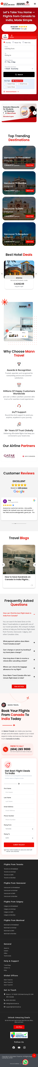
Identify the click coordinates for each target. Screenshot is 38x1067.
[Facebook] (13, 1047)
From (6, 46)
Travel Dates (9, 60)
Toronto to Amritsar (10, 872)
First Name (7, 788)
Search (20, 75)
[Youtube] (19, 1047)
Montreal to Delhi (9, 930)
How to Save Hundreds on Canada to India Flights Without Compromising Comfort (17, 578)
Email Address (8, 807)
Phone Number (9, 816)
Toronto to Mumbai (9, 877)
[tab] (5, 36)
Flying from (7, 825)
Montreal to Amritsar (10, 928)
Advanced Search (11, 91)
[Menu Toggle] (34, 3)
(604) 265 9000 (9, 5)
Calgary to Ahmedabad (11, 906)
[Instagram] (24, 1047)
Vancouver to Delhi (9, 893)
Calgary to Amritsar (10, 909)
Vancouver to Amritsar (11, 890)
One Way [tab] (8, 42)
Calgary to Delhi (8, 912)
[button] (19, 28)
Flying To (7, 834)
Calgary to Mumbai (9, 915)
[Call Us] (2, 3)
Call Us (6, 3)
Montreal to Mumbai (10, 933)
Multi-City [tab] (27, 42)
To (5, 53)
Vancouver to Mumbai (10, 896)
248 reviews (22, 488)
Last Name (7, 797)
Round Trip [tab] (18, 42)
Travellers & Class (10, 66)
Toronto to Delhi (8, 875)
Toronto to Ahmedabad (11, 869)
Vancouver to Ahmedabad (12, 887)
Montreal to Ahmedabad (11, 925)
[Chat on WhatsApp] (25, 1062)
